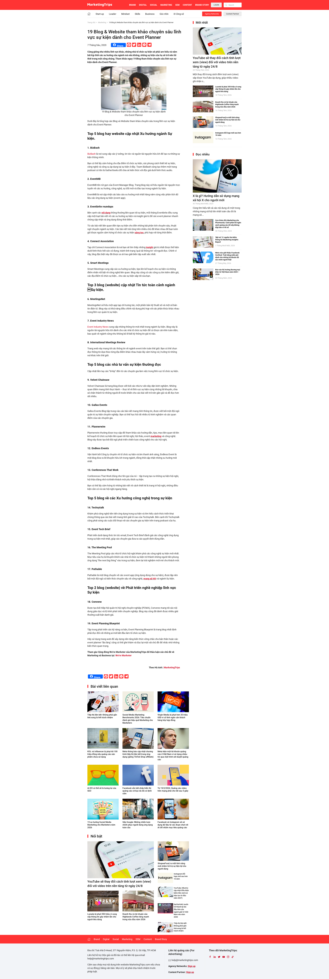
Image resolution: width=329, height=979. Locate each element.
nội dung (106, 212)
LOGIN (216, 5)
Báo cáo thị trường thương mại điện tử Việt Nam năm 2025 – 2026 (227, 272)
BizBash (91, 153)
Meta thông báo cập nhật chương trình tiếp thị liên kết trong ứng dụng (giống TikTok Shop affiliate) (138, 754)
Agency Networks (212, 14)
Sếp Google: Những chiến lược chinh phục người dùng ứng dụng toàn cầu (137, 825)
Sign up (191, 966)
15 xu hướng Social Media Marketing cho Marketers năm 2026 (101, 825)
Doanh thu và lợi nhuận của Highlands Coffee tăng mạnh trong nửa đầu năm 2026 (135, 917)
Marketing (166, 5)
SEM (177, 5)
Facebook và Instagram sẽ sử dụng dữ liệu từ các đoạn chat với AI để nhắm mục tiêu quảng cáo (173, 825)
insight (149, 247)
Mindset (125, 14)
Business (149, 14)
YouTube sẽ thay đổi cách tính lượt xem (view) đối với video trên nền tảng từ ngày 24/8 (217, 62)
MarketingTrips (172, 667)
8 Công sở (179, 14)
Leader (112, 14)
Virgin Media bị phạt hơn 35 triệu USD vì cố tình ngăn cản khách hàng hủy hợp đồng (173, 717)
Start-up (100, 14)
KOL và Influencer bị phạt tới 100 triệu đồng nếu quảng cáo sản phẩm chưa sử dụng (102, 754)
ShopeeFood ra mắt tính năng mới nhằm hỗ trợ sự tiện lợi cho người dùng (172, 866)
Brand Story (202, 5)
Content (187, 5)
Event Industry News (97, 326)
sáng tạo (139, 232)
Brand (132, 5)
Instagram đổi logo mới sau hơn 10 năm (181, 876)
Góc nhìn (164, 14)
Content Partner (232, 14)
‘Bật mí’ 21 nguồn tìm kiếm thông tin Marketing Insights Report (226, 239)
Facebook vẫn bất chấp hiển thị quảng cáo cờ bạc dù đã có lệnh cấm (137, 791)
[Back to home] (99, 5)
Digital (143, 5)
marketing (155, 436)
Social (153, 5)
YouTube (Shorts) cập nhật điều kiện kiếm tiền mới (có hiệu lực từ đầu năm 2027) (181, 893)
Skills (137, 14)
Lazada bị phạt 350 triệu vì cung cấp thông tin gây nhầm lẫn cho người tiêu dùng (102, 917)
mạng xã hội (149, 578)
